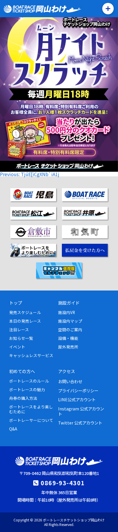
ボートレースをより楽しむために (31, 409)
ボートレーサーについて (31, 420)
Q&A (13, 429)
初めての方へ (22, 371)
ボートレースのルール (29, 381)
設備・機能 (68, 338)
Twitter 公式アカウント (80, 423)
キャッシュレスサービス (31, 355)
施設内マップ (70, 321)
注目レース (19, 329)
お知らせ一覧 (21, 338)
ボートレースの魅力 (27, 389)
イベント (17, 347)
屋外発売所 (68, 347)
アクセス (66, 371)
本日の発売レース (25, 321)
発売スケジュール (25, 312)
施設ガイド (69, 302)
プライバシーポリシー (78, 390)
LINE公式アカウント (77, 399)
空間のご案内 (70, 329)
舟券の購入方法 (23, 398)
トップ (15, 302)
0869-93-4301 (62, 482)
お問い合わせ (70, 381)
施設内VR (66, 312)
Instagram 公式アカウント (81, 411)
